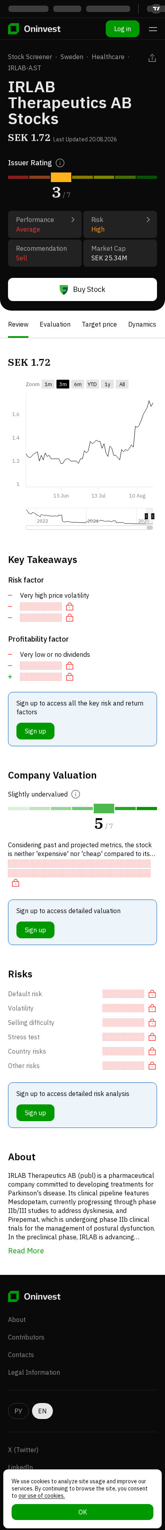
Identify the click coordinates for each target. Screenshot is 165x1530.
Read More (26, 1250)
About (17, 1320)
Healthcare (108, 57)
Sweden (71, 57)
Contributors (26, 1337)
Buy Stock (89, 289)
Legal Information (34, 1372)
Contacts (21, 1355)
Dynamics (142, 324)
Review (18, 324)
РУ (18, 1411)
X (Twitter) (23, 1450)
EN (42, 1411)
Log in (122, 29)
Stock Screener (30, 57)
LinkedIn (20, 1467)
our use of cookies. (41, 1495)
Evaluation (55, 324)
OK (82, 1512)
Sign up (35, 731)
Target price (99, 324)
